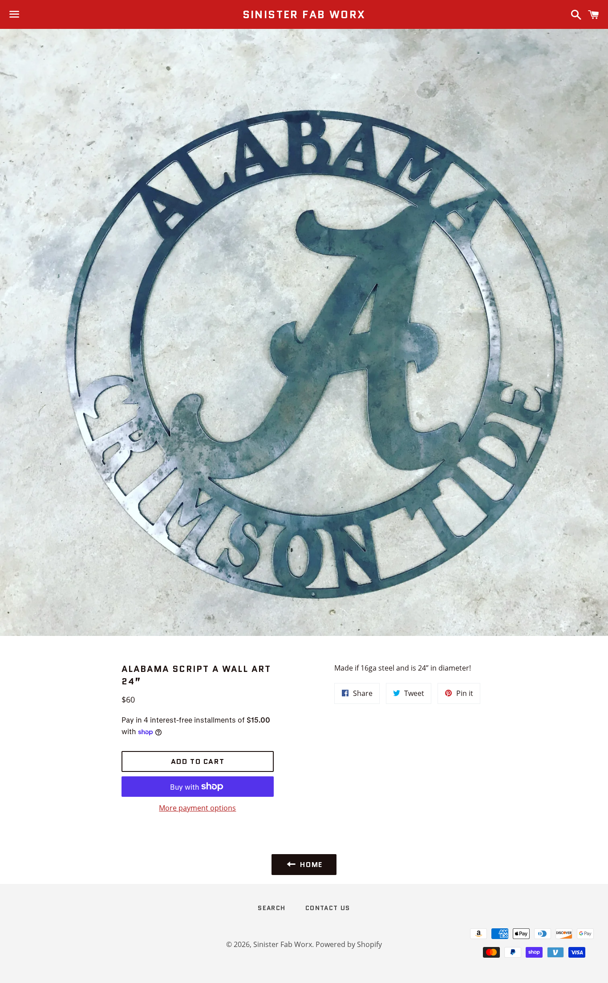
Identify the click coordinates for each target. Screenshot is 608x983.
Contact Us (327, 907)
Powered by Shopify (349, 944)
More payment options (197, 808)
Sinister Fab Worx (304, 14)
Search (271, 907)
